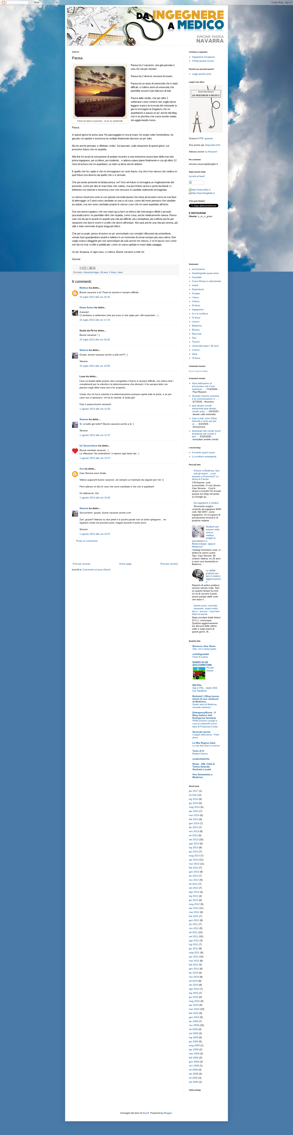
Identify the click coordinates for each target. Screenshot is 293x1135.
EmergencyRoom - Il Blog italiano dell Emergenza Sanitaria (204, 715)
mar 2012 (194, 912)
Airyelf (145, 1113)
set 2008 (193, 1073)
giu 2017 (193, 791)
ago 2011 (194, 940)
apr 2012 (194, 908)
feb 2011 (193, 964)
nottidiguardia (200, 654)
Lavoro (195, 321)
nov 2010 (194, 976)
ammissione (198, 269)
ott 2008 (193, 1069)
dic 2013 (193, 827)
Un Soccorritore (89, 445)
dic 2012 (193, 875)
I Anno (195, 297)
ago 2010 (194, 988)
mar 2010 (194, 1009)
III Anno (196, 305)
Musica (196, 329)
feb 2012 (193, 916)
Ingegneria (197, 309)
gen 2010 (194, 1017)
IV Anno (196, 317)
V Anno (112, 272)
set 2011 (193, 936)
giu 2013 (193, 851)
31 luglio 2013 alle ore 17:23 (95, 319)
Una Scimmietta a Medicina (202, 776)
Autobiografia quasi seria (205, 273)
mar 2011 (194, 960)
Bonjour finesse (200, 753)
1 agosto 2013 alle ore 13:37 (95, 458)
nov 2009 (194, 1025)
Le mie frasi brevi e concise (206, 745)
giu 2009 (193, 1041)
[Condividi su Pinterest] (94, 268)
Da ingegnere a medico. (206, 502)
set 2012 (193, 887)
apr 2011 (193, 956)
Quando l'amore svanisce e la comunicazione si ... (205, 397)
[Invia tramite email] (81, 268)
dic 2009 (193, 1021)
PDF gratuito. (206, 138)
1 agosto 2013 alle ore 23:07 (95, 534)
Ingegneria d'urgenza (203, 57)
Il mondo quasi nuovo (203, 452)
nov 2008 (194, 1065)
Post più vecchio (169, 563)
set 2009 (193, 1033)
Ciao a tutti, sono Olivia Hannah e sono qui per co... (204, 421)
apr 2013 (194, 859)
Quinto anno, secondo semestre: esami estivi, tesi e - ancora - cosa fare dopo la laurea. (206, 609)
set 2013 (193, 839)
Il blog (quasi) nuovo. (203, 60)
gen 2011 (194, 968)
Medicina (197, 325)
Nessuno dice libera (204, 646)
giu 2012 (193, 900)
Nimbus (84, 287)
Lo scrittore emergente (204, 456)
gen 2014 (194, 823)
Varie (120, 272)
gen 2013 (194, 871)
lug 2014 (193, 799)
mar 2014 (194, 815)
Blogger (168, 1113)
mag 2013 (194, 855)
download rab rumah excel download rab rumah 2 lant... (206, 433)
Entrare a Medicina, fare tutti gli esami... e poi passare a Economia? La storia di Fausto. (206, 474)
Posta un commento (87, 540)
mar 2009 (194, 1053)
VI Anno (196, 358)
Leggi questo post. (202, 73)
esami (195, 285)
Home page (125, 563)
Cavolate (196, 277)
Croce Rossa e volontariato (206, 281)
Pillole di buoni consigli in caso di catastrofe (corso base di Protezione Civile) (205, 723)
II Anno (195, 301)
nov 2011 (194, 928)
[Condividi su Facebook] (91, 268)
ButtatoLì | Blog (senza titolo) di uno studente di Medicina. (205, 699)
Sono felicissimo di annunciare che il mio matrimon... (203, 386)
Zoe (82, 468)
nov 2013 (194, 831)
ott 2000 (193, 1077)
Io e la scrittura (200, 313)
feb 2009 (193, 1057)
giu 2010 (193, 997)
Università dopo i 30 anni (95, 272)
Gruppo (196, 293)
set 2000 (193, 1082)
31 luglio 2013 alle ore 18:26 (95, 339)
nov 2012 (194, 879)
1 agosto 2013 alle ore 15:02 (95, 497)
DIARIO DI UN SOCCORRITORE (202, 663)
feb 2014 (193, 819)
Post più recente (81, 563)
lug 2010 (193, 993)
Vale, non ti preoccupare (204, 649)
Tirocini (196, 341)
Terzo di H (198, 750)
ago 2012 (194, 892)
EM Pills (197, 685)
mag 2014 (194, 807)
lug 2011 (193, 944)
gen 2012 (194, 920)
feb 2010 (193, 1013)
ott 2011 (193, 932)
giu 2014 (193, 803)
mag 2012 (194, 904)
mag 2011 (194, 952)
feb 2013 (193, 867)
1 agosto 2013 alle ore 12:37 (95, 435)
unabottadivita (200, 758)
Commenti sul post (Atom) (97, 569)
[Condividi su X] (87, 268)
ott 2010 (193, 981)
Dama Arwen (87, 307)
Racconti (196, 333)
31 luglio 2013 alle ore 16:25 (95, 297)
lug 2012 (193, 896)
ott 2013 (193, 835)
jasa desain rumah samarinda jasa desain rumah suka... (204, 408)
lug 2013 (193, 847)
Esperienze (198, 289)
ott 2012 (193, 884)
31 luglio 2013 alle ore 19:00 (95, 365)
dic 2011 (193, 924)
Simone (84, 350)
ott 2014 (193, 795)
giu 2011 (193, 948)
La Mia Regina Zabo (204, 743)
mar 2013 (194, 863)
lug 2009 (193, 1037)
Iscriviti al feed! (197, 176)
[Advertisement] (125, 552)
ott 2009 (193, 1029)
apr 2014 (194, 811)
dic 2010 (193, 972)
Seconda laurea (201, 731)
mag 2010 (194, 1001)
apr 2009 (194, 1049)
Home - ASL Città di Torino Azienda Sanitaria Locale (203, 767)
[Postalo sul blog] (84, 268)
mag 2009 (194, 1045)
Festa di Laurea (200, 657)
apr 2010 (194, 1005)
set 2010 (193, 984)
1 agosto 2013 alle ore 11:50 (95, 408)
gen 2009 (194, 1061)
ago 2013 (194, 843)
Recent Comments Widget (198, 371)
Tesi (194, 337)
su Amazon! (211, 151)
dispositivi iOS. (213, 145)
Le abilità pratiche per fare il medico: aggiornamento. (213, 576)
